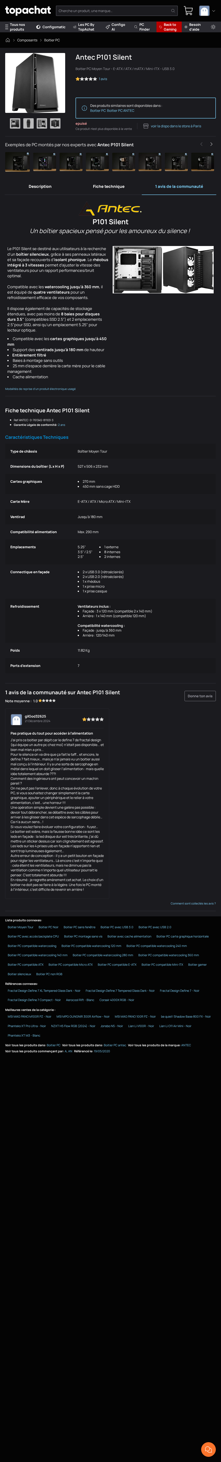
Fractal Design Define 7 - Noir (179, 991)
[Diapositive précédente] (201, 144)
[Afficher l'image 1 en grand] (15, 123)
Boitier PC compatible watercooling (32, 946)
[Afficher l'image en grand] (35, 83)
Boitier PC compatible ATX (25, 964)
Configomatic (54, 27)
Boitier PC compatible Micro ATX (71, 964)
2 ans (61, 425)
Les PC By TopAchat (86, 27)
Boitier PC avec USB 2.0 (155, 927)
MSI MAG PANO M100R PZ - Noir (29, 1016)
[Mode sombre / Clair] (213, 27)
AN (70, 1051)
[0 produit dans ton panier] (188, 10)
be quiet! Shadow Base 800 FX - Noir (186, 1016)
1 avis (103, 78)
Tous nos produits (17, 27)
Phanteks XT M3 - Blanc (24, 1035)
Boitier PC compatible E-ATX (117, 964)
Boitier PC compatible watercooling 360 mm (168, 955)
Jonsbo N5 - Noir (112, 1026)
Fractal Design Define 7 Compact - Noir (34, 1000)
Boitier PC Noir (48, 927)
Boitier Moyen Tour (20, 927)
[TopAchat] (28, 11)
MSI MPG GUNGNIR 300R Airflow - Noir (83, 1016)
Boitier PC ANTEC (120, 110)
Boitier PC (52, 40)
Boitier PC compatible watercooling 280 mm (103, 955)
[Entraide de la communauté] (208, 1449)
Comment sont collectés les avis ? (193, 903)
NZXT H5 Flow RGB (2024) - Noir (73, 1026)
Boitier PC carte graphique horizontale (182, 936)
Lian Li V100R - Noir (141, 1026)
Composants (27, 40)
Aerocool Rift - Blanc (80, 1000)
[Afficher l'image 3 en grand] (41, 123)
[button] (18, 161)
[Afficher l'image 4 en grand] (55, 123)
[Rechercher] (173, 11)
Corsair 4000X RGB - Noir (116, 1000)
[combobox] (207, 10)
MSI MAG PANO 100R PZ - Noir (135, 1016)
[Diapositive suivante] (211, 144)
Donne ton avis (200, 696)
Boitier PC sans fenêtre (79, 927)
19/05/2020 (102, 1051)
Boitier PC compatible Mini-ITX (162, 964)
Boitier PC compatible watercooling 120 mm (91, 946)
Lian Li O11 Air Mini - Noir (175, 1026)
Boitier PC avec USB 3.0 (117, 927)
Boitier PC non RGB (49, 974)
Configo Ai (118, 27)
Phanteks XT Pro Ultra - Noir (27, 1026)
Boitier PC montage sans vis (83, 936)
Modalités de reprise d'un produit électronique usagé (40, 389)
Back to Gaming (170, 27)
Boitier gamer (197, 964)
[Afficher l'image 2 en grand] (28, 123)
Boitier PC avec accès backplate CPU (33, 936)
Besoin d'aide (195, 27)
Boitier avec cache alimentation (129, 936)
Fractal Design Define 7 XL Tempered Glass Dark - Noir (44, 991)
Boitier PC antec (115, 1045)
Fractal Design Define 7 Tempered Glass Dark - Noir (120, 991)
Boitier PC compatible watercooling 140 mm (38, 955)
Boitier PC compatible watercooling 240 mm (156, 946)
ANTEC (186, 1045)
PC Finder (144, 27)
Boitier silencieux (19, 974)
